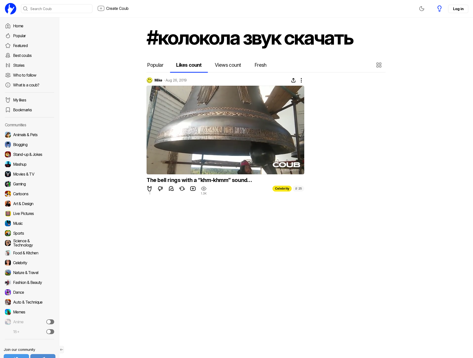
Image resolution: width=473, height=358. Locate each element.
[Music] (29, 223)
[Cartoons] (29, 194)
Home (18, 25)
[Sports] (29, 233)
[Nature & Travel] (29, 272)
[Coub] (10, 8)
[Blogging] (29, 144)
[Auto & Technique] (29, 302)
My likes (19, 100)
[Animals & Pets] (29, 135)
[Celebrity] (29, 263)
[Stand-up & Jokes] (29, 154)
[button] (379, 65)
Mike (158, 80)
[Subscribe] (50, 321)
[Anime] (29, 322)
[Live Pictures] (29, 213)
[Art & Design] (29, 204)
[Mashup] (29, 164)
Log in (458, 8)
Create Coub (117, 8)
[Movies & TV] (29, 174)
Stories (19, 65)
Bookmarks (22, 109)
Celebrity (282, 188)
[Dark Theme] (422, 9)
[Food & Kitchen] (29, 253)
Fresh (260, 65)
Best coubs (22, 55)
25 (298, 188)
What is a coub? (26, 84)
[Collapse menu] (61, 349)
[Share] (293, 80)
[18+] (50, 331)
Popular (19, 35)
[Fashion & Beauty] (29, 282)
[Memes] (29, 312)
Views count (228, 65)
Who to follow (24, 75)
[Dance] (29, 292)
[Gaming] (29, 184)
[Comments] (171, 189)
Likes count (189, 65)
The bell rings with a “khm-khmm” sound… (199, 180)
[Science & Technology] (29, 243)
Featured (20, 45)
